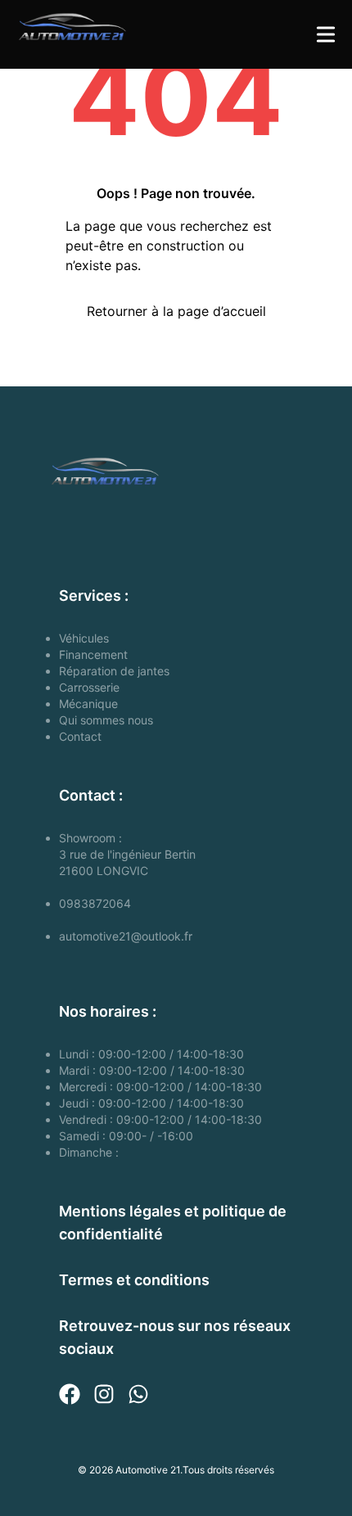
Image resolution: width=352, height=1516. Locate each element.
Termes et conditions (134, 1279)
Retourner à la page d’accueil (176, 311)
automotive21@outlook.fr (125, 936)
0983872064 (95, 903)
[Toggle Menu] (326, 34)
